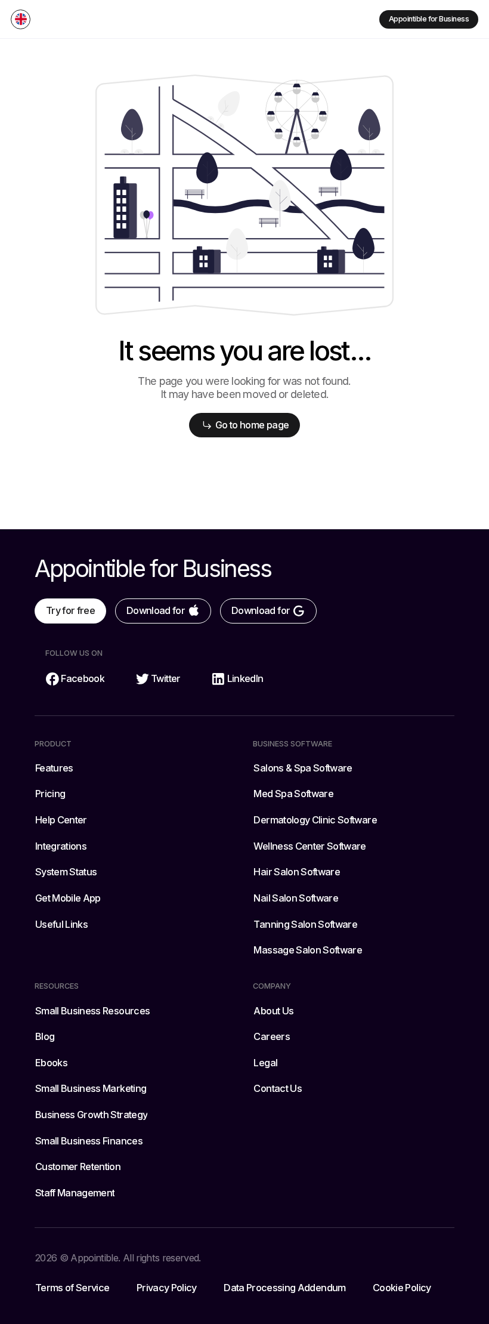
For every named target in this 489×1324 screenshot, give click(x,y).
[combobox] (20, 19)
